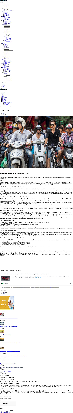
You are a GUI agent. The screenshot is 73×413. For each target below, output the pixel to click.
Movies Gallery (7, 27)
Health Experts (8, 37)
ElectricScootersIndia (16, 287)
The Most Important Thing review (5, 371)
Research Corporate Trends (8, 10)
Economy (6, 12)
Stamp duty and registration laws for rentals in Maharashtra (9, 326)
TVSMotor (53, 287)
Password (1, 400)
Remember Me (3, 406)
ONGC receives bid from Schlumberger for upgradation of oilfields (11, 367)
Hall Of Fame (6, 14)
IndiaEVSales (37, 287)
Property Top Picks (7, 30)
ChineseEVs (8, 287)
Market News (6, 4)
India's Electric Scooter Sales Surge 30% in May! (9, 170)
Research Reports (7, 17)
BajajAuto (4, 287)
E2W (11, 287)
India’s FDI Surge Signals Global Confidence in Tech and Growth (10, 351)
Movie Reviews (7, 26)
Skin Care (8, 35)
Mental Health (8, 38)
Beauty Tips (8, 34)
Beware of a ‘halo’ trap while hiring (6, 359)
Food (5, 40)
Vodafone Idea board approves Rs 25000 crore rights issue (9, 318)
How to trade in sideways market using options (8, 363)
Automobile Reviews (7, 22)
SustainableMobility (47, 287)
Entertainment (4, 24)
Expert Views (6, 5)
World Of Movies (7, 25)
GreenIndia (32, 287)
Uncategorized (4, 292)
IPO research (6, 19)
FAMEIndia (28, 287)
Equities (3, 8)
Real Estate (4, 28)
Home (3, 113)
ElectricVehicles (23, 287)
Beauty (5, 33)
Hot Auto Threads (7, 23)
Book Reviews (6, 15)
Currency (5, 6)
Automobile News (7, 21)
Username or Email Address (5, 398)
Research (3, 16)
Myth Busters (8, 39)
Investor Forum (6, 9)
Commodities (6, 7)
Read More (2, 288)
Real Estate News (7, 31)
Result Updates (6, 18)
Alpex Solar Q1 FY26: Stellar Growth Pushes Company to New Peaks (10, 342)
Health (5, 36)
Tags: (1, 287)
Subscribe (12, 379)
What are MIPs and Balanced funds (5, 334)
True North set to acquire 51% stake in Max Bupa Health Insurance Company (13, 356)
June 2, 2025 (9, 168)
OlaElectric (42, 287)
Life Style (3, 32)
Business (3, 11)
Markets (3, 293)
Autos (3, 20)
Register (11, 410)
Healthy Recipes (9, 41)
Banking (5, 13)
